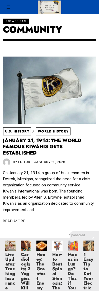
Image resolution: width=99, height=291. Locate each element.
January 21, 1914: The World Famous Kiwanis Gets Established (42, 146)
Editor (24, 162)
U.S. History (17, 131)
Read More (14, 221)
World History (53, 131)
